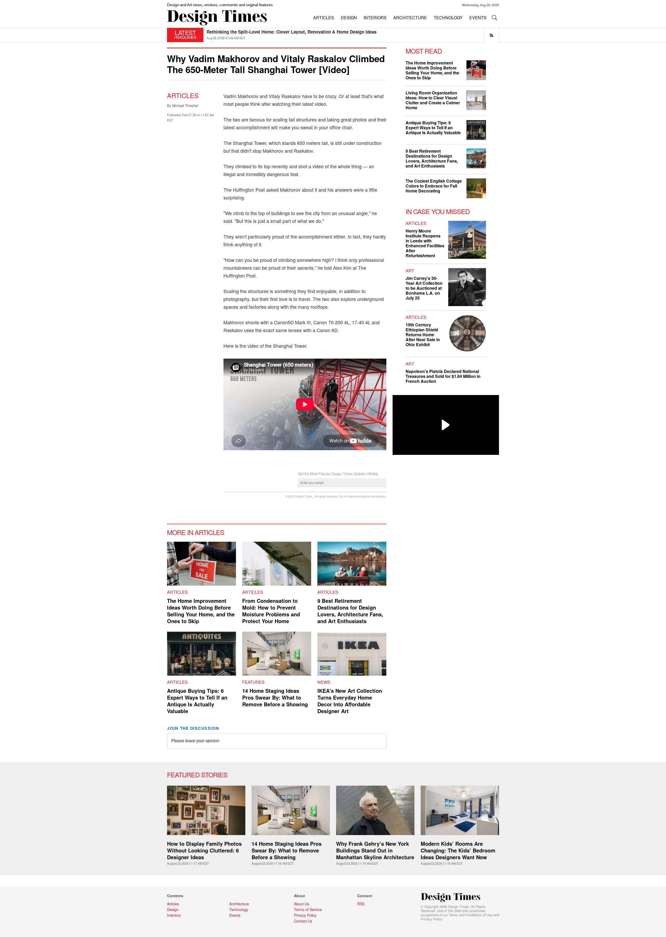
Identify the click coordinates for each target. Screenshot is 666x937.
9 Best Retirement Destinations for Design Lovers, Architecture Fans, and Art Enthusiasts (350, 611)
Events (234, 915)
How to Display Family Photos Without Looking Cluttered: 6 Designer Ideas (204, 850)
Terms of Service (308, 909)
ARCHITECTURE (410, 18)
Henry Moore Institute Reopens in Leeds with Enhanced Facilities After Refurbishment (425, 243)
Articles (183, 95)
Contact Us (303, 920)
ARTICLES (323, 18)
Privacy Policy (431, 918)
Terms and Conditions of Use (470, 914)
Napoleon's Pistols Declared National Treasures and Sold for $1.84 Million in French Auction (443, 376)
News (323, 682)
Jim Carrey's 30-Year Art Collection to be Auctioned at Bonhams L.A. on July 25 (424, 288)
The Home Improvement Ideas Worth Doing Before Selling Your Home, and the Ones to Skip (201, 611)
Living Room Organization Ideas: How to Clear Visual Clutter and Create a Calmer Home (433, 100)
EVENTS (477, 18)
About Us (301, 903)
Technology (238, 909)
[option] (353, 35)
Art (410, 271)
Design (172, 909)
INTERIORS (375, 18)
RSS (360, 903)
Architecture (239, 903)
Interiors (174, 915)
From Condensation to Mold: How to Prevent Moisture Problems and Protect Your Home (271, 611)
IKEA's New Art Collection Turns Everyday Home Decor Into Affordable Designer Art (349, 701)
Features (253, 682)
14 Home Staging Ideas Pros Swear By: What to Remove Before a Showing (275, 697)
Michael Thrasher (185, 105)
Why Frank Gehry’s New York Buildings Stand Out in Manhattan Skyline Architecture (375, 850)
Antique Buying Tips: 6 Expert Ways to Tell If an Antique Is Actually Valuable (197, 701)
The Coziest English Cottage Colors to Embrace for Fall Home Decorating (283, 32)
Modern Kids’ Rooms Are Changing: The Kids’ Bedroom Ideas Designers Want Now (458, 850)
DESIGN (349, 18)
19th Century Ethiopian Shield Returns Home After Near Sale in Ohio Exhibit (423, 334)
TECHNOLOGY (448, 18)
